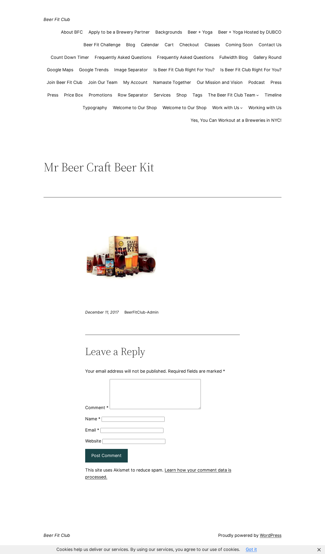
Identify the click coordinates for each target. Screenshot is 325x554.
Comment (96, 407)
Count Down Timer (70, 57)
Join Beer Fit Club (64, 82)
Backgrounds (168, 32)
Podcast (256, 82)
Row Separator (133, 94)
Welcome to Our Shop (135, 107)
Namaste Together (172, 82)
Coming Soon (239, 44)
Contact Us (270, 44)
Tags (197, 94)
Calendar (150, 44)
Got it (251, 549)
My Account (135, 82)
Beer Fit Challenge (102, 44)
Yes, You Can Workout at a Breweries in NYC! (236, 120)
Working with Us (264, 107)
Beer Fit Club (57, 19)
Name (92, 418)
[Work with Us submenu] (241, 108)
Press (276, 82)
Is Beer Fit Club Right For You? (184, 69)
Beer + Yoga (200, 32)
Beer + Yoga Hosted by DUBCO (249, 32)
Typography (95, 107)
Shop (181, 94)
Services (162, 94)
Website (93, 440)
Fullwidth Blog (233, 57)
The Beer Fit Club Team (231, 94)
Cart (169, 44)
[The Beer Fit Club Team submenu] (257, 95)
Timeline (273, 94)
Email (92, 429)
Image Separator (131, 69)
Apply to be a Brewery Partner (119, 32)
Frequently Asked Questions (123, 57)
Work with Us (225, 107)
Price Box (73, 94)
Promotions (100, 94)
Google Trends (93, 69)
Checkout (189, 44)
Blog (130, 44)
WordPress (270, 535)
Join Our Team (103, 82)
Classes (212, 44)
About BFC (72, 32)
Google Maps (60, 69)
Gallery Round (267, 57)
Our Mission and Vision (220, 82)
